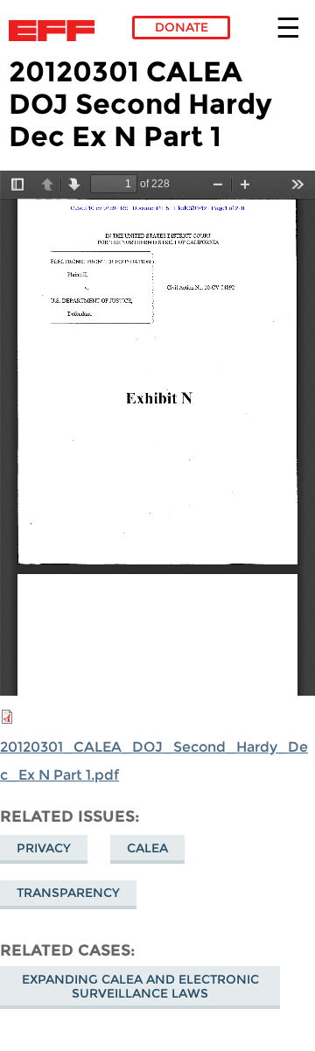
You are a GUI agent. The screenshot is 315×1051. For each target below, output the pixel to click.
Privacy (44, 848)
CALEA (147, 848)
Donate (181, 27)
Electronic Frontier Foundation (56, 30)
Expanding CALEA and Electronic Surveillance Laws (140, 986)
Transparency (68, 892)
